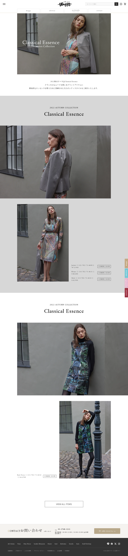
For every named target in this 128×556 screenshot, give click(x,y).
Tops (19, 543)
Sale (77, 543)
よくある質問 (28, 550)
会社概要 (59, 550)
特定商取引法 (50, 550)
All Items (11, 543)
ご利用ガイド (18, 550)
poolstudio (76, 10)
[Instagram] (119, 544)
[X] (115, 544)
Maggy (28, 10)
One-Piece (27, 543)
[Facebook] (112, 544)
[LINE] (108, 544)
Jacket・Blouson (39, 543)
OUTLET (99, 10)
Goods (71, 543)
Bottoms (63, 543)
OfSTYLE (52, 10)
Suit (56, 543)
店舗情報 (10, 550)
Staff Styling (86, 543)
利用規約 (67, 550)
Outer (50, 543)
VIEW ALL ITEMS (64, 504)
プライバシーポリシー (39, 550)
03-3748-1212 (64, 529)
